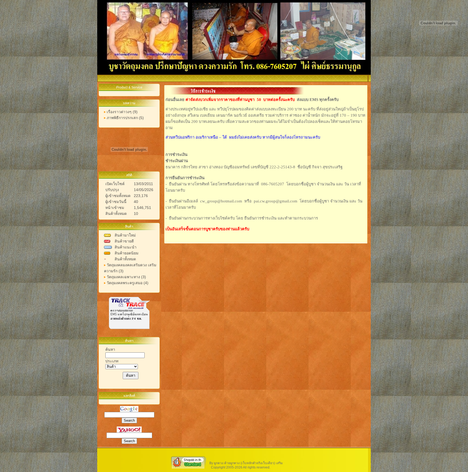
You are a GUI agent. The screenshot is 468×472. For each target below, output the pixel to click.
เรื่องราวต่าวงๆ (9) (122, 112)
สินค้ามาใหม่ (125, 235)
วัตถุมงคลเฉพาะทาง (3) (126, 277)
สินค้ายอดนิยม (126, 253)
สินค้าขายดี (124, 241)
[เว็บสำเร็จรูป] (189, 468)
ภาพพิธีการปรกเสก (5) (125, 118)
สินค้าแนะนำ (125, 247)
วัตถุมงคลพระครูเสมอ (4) (127, 283)
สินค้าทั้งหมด (125, 259)
